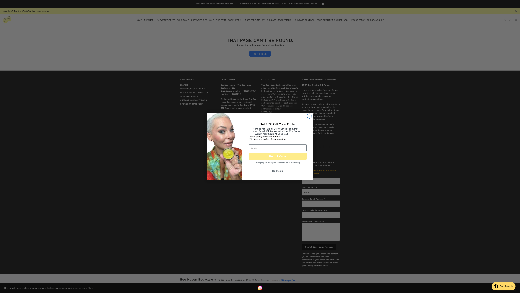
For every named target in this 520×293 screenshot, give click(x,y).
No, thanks (277, 170)
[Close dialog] (309, 116)
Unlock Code (277, 156)
